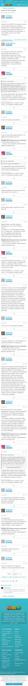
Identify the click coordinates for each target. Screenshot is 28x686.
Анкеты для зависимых (5, 643)
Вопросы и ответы (7, 637)
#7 (26, 187)
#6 (26, 158)
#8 (26, 204)
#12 (26, 323)
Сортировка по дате (7, 39)
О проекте (4, 652)
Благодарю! (7, 588)
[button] (2, 5)
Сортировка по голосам (20, 39)
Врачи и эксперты (7, 654)
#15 (26, 407)
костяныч (5, 12)
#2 (26, 49)
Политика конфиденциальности (20, 660)
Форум (16, 631)
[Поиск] (25, 4)
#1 (26, 21)
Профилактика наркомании (6, 661)
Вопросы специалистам (20, 1)
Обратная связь (19, 663)
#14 (26, 364)
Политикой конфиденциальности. (17, 679)
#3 (26, 78)
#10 (26, 257)
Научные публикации (18, 636)
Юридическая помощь (5, 666)
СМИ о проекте (6, 664)
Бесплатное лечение (7, 646)
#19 (26, 546)
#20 (26, 563)
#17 (26, 495)
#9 (26, 221)
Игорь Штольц (10, 43)
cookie (23, 677)
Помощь (17, 656)
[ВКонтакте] (4, 1)
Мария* (8, 72)
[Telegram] (2, 1)
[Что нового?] (22, 4)
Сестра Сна (9, 126)
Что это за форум (6, 631)
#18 (26, 515)
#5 (26, 132)
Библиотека (18, 639)
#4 (26, 117)
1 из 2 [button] (8, 574)
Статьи (17, 633)
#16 (26, 451)
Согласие (17, 665)
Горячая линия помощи (19, 645)
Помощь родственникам (6, 640)
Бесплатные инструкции (18, 642)
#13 (26, 338)
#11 (26, 285)
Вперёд (14, 574)
